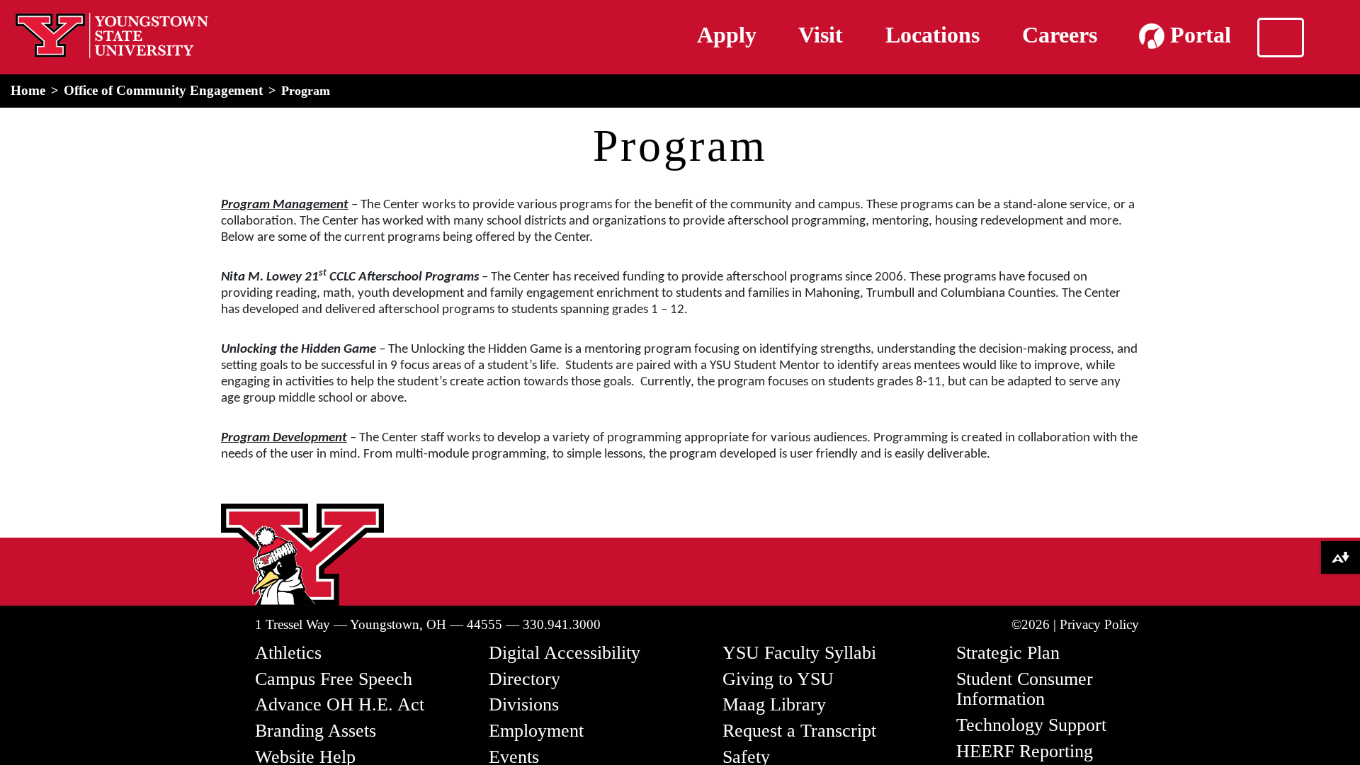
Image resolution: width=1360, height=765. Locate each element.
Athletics (288, 652)
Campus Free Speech (333, 679)
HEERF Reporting (1024, 751)
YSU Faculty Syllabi (799, 652)
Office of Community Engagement (163, 90)
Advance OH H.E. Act (339, 704)
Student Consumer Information (1024, 689)
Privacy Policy (1099, 624)
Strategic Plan (1008, 652)
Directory (524, 679)
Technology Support (1031, 725)
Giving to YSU (778, 679)
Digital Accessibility (564, 652)
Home (28, 90)
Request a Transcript (799, 730)
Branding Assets (315, 730)
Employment (536, 730)
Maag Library (774, 704)
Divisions (524, 704)
